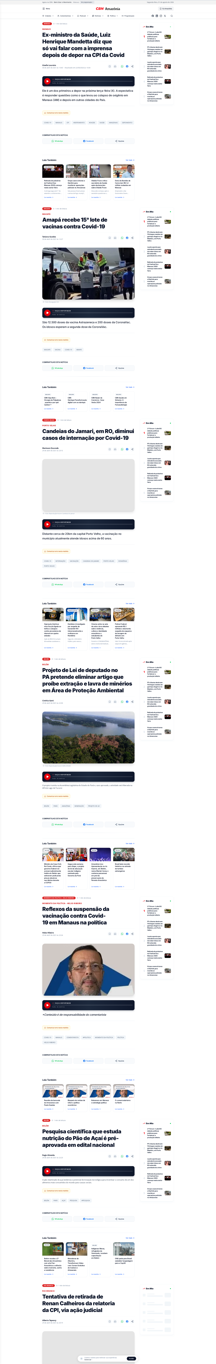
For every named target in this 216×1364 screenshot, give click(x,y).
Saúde (102, 123)
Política (120, 1037)
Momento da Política (104, 1037)
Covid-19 (47, 123)
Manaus (47, 24)
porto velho (49, 566)
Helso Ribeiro (48, 932)
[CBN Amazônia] (108, 8)
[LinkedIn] (157, 16)
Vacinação (74, 561)
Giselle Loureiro (49, 65)
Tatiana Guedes (49, 236)
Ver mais (129, 160)
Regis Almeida (48, 1155)
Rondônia (122, 561)
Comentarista (73, 1037)
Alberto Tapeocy (49, 1320)
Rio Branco (48, 1285)
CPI (68, 123)
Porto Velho (49, 420)
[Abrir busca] (172, 16)
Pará (55, 806)
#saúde (92, 123)
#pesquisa (86, 1200)
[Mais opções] (132, 66)
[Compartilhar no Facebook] (127, 66)
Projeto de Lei (94, 806)
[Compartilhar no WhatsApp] (122, 66)
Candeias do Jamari (91, 561)
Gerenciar (87, 1360)
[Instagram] (161, 16)
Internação (60, 561)
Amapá (79, 350)
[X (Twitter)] (165, 16)
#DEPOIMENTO (79, 123)
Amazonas (113, 123)
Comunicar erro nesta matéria (57, 113)
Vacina (57, 350)
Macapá (47, 209)
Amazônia (66, 806)
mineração (79, 806)
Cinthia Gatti (48, 700)
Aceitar (131, 1358)
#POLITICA (86, 1037)
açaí (63, 1200)
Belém (46, 659)
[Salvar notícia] (109, 66)
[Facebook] (153, 16)
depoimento (127, 123)
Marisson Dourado (50, 448)
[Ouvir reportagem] (47, 81)
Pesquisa (73, 1200)
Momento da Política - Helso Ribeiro (59, 898)
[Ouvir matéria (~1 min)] (115, 66)
